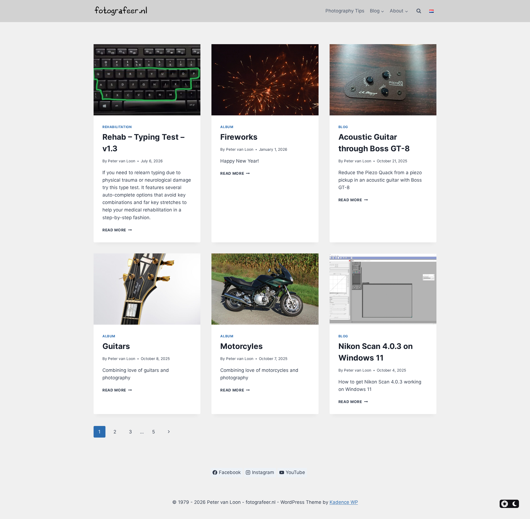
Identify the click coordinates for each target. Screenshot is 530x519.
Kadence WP (344, 502)
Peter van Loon (121, 161)
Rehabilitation (117, 127)
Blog (343, 127)
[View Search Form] (419, 11)
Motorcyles (241, 346)
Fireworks (239, 137)
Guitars (116, 346)
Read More (117, 230)
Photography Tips (344, 11)
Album (226, 127)
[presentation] (147, 79)
